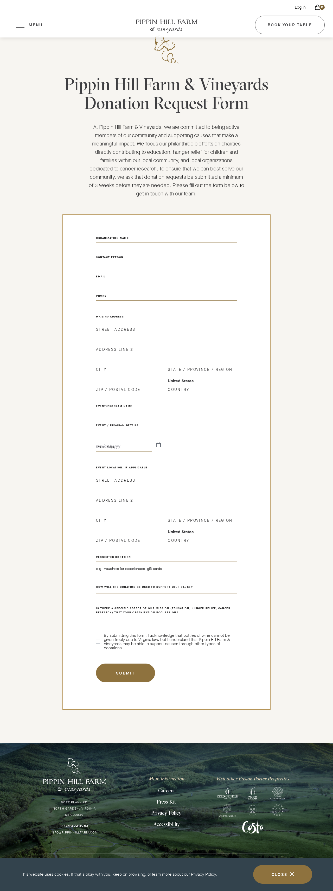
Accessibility (166, 824)
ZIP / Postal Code (118, 389)
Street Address (116, 329)
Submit (125, 673)
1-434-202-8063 (74, 826)
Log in (300, 7)
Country (178, 389)
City (101, 369)
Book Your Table (290, 28)
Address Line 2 (114, 349)
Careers (166, 790)
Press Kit (166, 801)
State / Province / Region (200, 369)
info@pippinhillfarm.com (74, 832)
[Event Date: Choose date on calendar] (158, 445)
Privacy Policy (203, 874)
